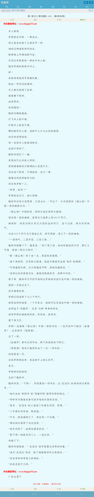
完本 (87, 7)
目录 (35, 20)
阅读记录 (58, 494)
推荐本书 (82, 20)
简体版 (8, 10)
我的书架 (34, 494)
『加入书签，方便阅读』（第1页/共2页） (47, 484)
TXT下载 (82, 489)
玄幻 (18, 7)
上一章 (12, 20)
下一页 (59, 20)
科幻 (64, 7)
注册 (91, 2)
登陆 (86, 2)
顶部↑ (82, 494)
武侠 (29, 7)
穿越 (52, 7)
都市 (41, 7)
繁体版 (3, 10)
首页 (6, 7)
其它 (76, 7)
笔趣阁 (5, 2)
